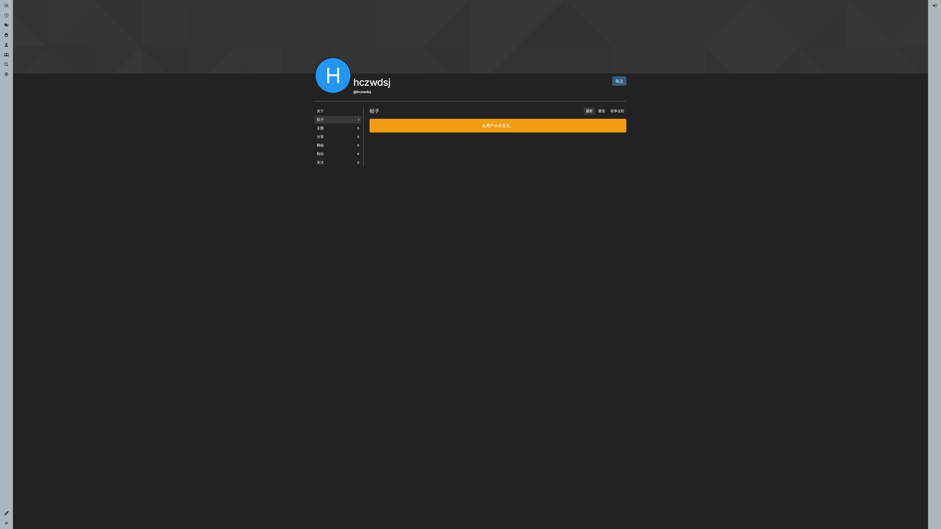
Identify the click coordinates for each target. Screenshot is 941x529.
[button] (6, 513)
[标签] (6, 25)
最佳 (601, 110)
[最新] (6, 16)
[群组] (6, 55)
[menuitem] (934, 6)
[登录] (934, 6)
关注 (619, 81)
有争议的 (617, 110)
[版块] (6, 6)
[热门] (6, 35)
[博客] (6, 74)
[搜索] (6, 65)
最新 (589, 110)
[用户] (6, 45)
